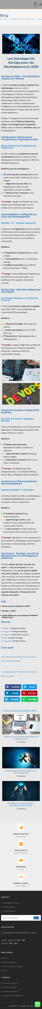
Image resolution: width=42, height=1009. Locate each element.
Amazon (6, 632)
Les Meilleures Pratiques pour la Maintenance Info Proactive (21, 804)
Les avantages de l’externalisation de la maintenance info (21, 772)
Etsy (5, 638)
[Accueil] (0, 19)
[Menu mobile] (40, 4)
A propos (5, 977)
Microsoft (7, 641)
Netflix (6, 628)
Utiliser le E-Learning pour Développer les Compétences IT (21, 738)
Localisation (7, 927)
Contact (5, 897)
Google (6, 635)
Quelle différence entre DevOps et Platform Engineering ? (20, 616)
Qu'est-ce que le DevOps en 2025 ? (16, 606)
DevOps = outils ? (9, 611)
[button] (13, 686)
